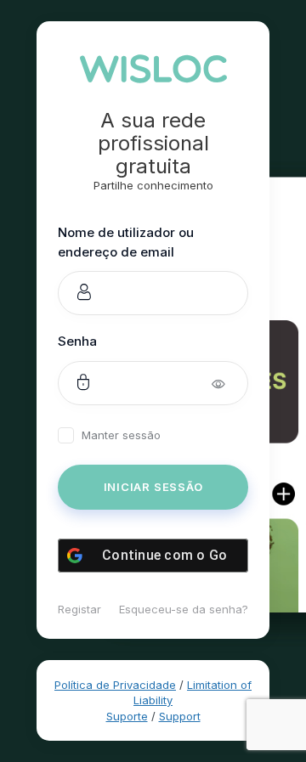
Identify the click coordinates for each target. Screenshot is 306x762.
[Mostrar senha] (230, 383)
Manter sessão (121, 435)
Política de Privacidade (115, 684)
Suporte (127, 716)
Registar (79, 609)
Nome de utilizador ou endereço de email (126, 242)
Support (180, 716)
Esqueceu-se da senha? (183, 609)
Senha (77, 341)
